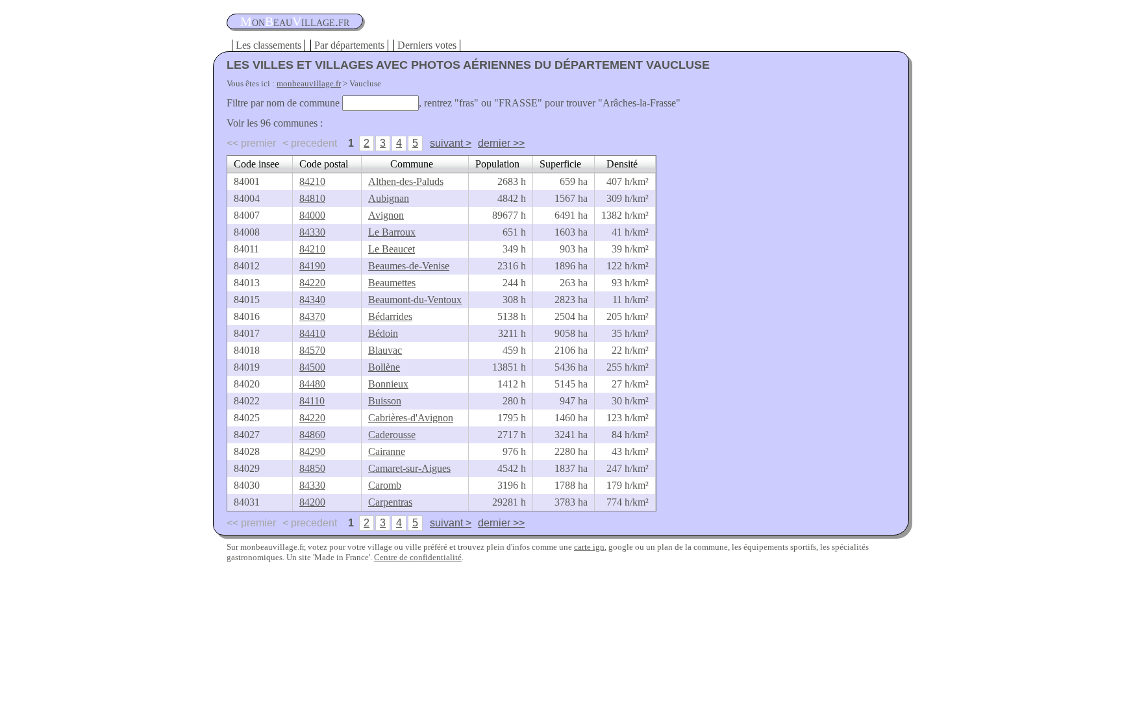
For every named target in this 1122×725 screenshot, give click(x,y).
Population (497, 163)
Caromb (384, 485)
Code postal (323, 163)
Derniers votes (426, 45)
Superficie (560, 163)
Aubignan (388, 198)
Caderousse (392, 434)
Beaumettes (392, 282)
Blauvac (385, 350)
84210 (312, 181)
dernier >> (501, 143)
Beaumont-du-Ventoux (415, 299)
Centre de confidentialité (418, 557)
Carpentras (390, 502)
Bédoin (383, 333)
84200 (312, 502)
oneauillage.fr (294, 21)
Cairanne (386, 451)
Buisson (384, 400)
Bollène (384, 367)
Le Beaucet (391, 248)
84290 (312, 451)
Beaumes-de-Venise (408, 265)
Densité (622, 163)
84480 (312, 383)
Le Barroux (392, 232)
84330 (312, 232)
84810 (312, 198)
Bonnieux (388, 383)
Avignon (386, 215)
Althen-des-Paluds (405, 181)
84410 (312, 333)
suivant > (450, 143)
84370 (312, 316)
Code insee (256, 163)
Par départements (349, 45)
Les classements (268, 45)
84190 (312, 265)
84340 (312, 299)
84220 (312, 282)
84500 (312, 367)
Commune (411, 163)
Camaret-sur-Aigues (409, 468)
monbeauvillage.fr (309, 83)
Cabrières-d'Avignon (410, 417)
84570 (312, 350)
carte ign (589, 547)
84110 (312, 400)
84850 (312, 468)
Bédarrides (390, 316)
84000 (312, 215)
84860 (312, 434)
